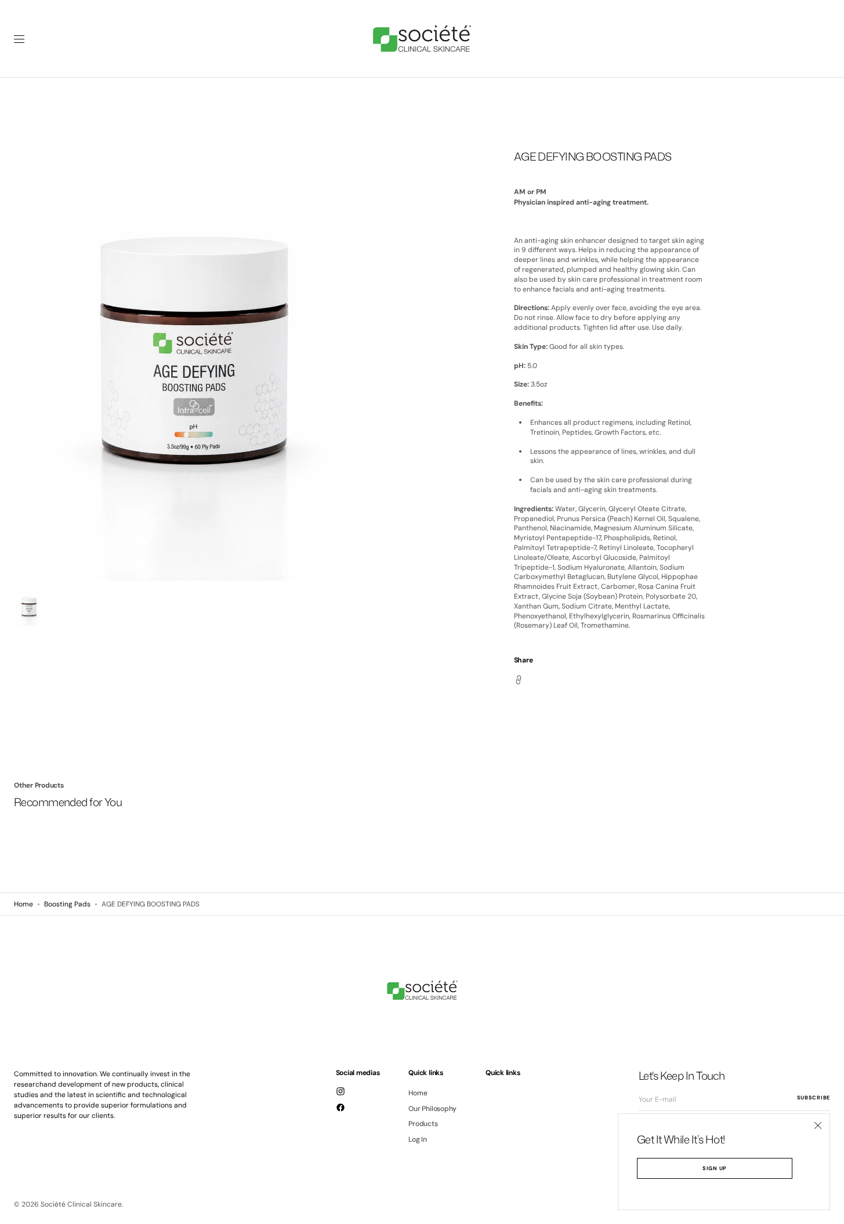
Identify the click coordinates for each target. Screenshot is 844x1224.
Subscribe (813, 1097)
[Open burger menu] (19, 38)
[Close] (818, 1125)
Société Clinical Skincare (81, 1204)
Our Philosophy (432, 1108)
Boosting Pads (67, 904)
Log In (417, 1139)
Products (422, 1123)
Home (23, 904)
